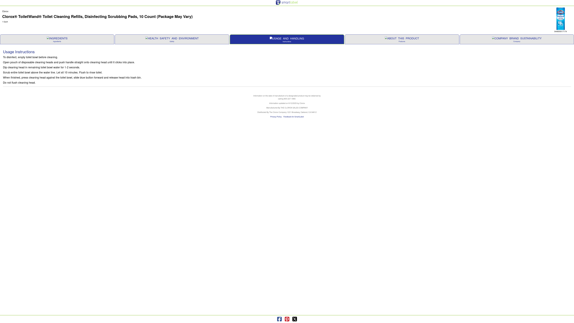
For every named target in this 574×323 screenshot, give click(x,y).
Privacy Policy (276, 116)
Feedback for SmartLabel (293, 116)
